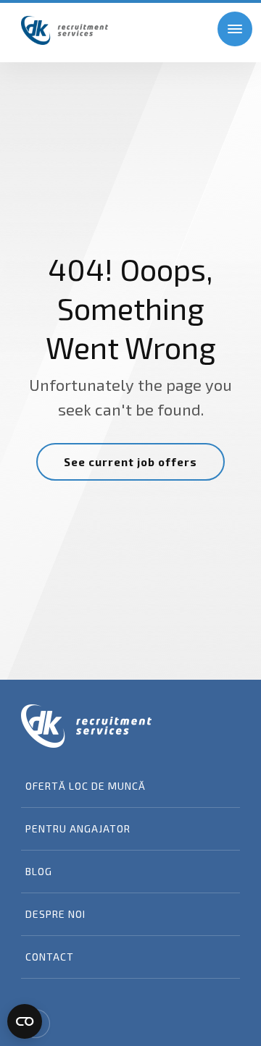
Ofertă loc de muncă (85, 786)
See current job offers (130, 461)
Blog (38, 871)
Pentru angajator (77, 828)
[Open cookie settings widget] (24, 1021)
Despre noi (55, 914)
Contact (49, 956)
